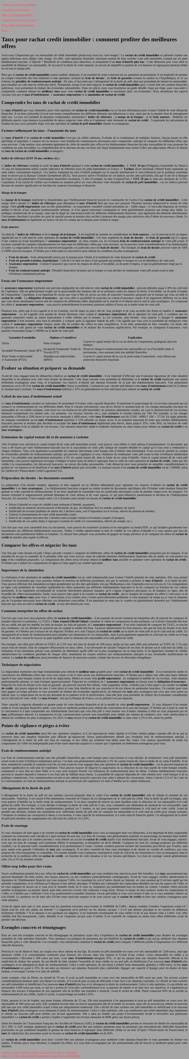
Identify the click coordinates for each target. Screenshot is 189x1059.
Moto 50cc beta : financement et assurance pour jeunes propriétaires (40, 1055)
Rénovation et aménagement (18, 25)
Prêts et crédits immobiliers (17, 14)
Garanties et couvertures (15, 9)
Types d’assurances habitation (18, 4)
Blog (4, 30)
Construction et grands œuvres (19, 20)
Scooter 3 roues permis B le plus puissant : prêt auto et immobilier (39, 1052)
